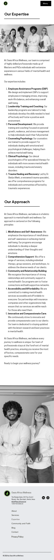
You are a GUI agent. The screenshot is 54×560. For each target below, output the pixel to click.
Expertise (15, 519)
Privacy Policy (17, 537)
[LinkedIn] (43, 497)
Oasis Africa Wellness (21, 493)
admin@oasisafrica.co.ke (18, 501)
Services (15, 515)
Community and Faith (20, 523)
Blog (13, 528)
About (14, 511)
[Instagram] (47, 497)
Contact (14, 532)
